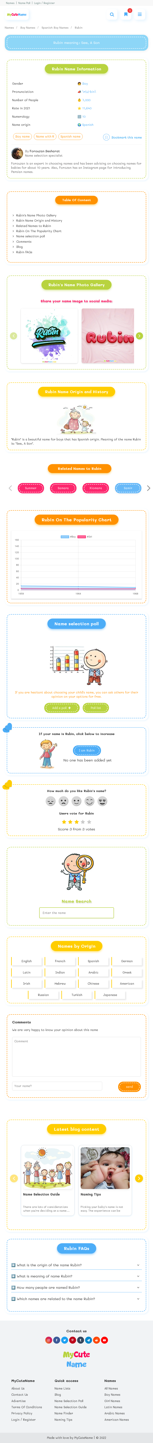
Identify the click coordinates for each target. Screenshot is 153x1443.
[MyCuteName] (17, 14)
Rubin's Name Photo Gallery (35, 215)
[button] (13, 335)
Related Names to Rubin (33, 226)
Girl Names (112, 1401)
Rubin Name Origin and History (38, 220)
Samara (63, 488)
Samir (128, 488)
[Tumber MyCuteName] (80, 1340)
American (127, 983)
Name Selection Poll (69, 1401)
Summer (30, 488)
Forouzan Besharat (45, 151)
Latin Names (113, 1407)
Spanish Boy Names (56, 27)
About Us (18, 1388)
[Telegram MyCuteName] (88, 1340)
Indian (60, 972)
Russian (43, 995)
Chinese (93, 983)
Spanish (93, 961)
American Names (116, 1420)
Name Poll (24, 3)
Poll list (96, 708)
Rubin (78, 27)
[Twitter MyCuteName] (64, 1340)
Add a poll (60, 708)
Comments (23, 241)
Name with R (45, 136)
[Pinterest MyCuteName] (72, 1340)
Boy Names (28, 27)
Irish (26, 983)
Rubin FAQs (23, 252)
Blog (19, 247)
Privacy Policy (21, 1413)
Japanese (110, 995)
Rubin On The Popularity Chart (38, 231)
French (60, 961)
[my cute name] (76, 1359)
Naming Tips (63, 1420)
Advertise (18, 1401)
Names (10, 3)
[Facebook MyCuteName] (56, 1340)
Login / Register (44, 3)
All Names (111, 1388)
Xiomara (95, 488)
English (27, 961)
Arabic (93, 972)
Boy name (22, 136)
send (129, 1087)
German (127, 961)
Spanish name (70, 136)
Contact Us (19, 1394)
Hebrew (60, 983)
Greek (127, 972)
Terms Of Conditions (26, 1407)
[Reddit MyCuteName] (96, 1340)
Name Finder (64, 1413)
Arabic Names (114, 1413)
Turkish (77, 995)
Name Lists (62, 1388)
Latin (26, 972)
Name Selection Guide (71, 1407)
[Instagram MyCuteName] (48, 1340)
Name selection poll (30, 236)
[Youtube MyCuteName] (104, 1340)
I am (87, 750)
